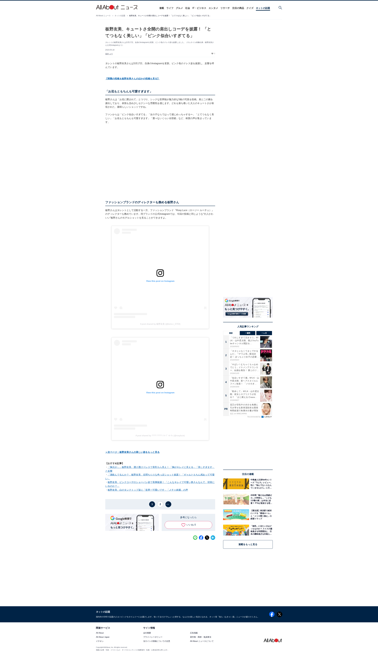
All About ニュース (103, 16)
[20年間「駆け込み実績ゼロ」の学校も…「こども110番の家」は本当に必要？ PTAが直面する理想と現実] (261, 499)
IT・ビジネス (199, 8)
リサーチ (225, 8)
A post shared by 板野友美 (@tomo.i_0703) (160, 324)
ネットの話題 (263, 8)
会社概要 (147, 633)
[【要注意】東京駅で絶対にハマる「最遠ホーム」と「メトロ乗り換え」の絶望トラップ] (261, 514)
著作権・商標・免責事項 (200, 637)
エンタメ (213, 8)
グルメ (179, 8)
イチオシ (100, 641)
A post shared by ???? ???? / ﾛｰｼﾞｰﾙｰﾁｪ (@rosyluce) (160, 435)
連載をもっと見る (247, 544)
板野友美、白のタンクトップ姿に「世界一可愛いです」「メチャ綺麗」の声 (148, 490)
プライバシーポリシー (152, 637)
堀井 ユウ (109, 54)
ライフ (169, 8)
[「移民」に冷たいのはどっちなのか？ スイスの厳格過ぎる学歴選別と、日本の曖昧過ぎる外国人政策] (261, 530)
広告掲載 (194, 633)
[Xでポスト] (207, 537)
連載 (161, 8)
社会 (187, 8)
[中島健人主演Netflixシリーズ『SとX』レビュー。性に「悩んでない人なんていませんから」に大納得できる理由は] (261, 483)
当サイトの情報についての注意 (156, 641)
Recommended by (254, 417)
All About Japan (102, 637)
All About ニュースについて (202, 641)
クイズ (250, 8)
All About (100, 633)
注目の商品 (238, 8)
